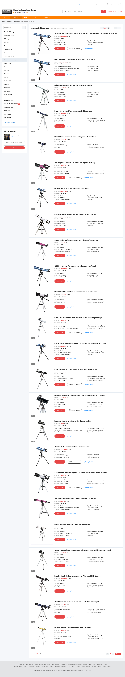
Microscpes (7, 70)
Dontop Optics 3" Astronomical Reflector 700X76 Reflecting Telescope (78, 318)
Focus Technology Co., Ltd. (51, 670)
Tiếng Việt (98, 666)
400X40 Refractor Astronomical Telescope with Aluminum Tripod (76, 602)
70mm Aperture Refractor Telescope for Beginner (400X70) (74, 163)
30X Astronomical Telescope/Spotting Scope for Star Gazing (75, 498)
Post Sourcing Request (116, 11)
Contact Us (47, 17)
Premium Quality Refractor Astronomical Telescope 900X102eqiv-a (77, 576)
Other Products (8, 94)
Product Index (92, 664)
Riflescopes (7, 39)
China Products (29, 664)
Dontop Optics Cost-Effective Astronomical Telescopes (73, 111)
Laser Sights (7, 81)
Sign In (80, 4)
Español (25, 666)
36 (40, 654)
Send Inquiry (60, 48)
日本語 (78, 666)
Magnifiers (7, 88)
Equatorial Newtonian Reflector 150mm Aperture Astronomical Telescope (79, 395)
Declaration (80, 670)
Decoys (6, 67)
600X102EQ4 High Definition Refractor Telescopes (71, 188)
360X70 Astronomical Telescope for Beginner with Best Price (75, 137)
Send (14, 148)
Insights (105, 664)
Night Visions (7, 63)
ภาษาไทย (87, 666)
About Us (26, 17)
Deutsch (57, 666)
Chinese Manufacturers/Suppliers (42, 664)
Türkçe (93, 666)
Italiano (51, 666)
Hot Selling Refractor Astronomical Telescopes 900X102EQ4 (75, 214)
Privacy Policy (88, 670)
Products (16, 17)
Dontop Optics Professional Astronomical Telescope (72, 524)
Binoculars (7, 46)
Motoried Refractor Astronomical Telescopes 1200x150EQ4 (74, 59)
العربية (69, 666)
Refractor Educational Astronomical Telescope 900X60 (73, 85)
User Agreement (72, 670)
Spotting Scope (8, 49)
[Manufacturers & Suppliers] (13, 3)
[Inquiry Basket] (104, 4)
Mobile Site (99, 664)
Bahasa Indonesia (107, 666)
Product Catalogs (10, 122)
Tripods (6, 77)
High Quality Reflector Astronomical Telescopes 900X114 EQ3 (75, 369)
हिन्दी (83, 666)
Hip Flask (6, 84)
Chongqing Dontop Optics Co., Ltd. (24, 10)
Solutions (36, 17)
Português (31, 666)
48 (44, 654)
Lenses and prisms (9, 35)
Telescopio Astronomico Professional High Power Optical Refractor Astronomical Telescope (85, 33)
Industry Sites (73, 664)
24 (37, 654)
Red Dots (6, 42)
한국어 (73, 666)
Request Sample (75, 48)
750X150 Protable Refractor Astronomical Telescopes (72, 447)
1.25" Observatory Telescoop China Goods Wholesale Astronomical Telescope (80, 473)
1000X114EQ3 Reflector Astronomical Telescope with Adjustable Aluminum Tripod (82, 550)
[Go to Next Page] (119, 28)
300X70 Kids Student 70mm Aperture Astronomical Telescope (75, 292)
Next (117, 654)
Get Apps (110, 4)
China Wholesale (55, 664)
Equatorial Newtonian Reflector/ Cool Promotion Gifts (72, 421)
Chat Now (16, 137)
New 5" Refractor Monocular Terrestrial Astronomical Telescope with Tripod (80, 343)
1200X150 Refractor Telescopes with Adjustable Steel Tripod (75, 266)
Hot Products (21, 664)
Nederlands (63, 666)
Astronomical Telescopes (10, 60)
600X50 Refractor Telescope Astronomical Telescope (72, 628)
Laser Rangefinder (9, 53)
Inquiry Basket (89, 48)
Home (5, 17)
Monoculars (7, 74)
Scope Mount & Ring (9, 56)
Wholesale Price (65, 664)
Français (38, 666)
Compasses (7, 91)
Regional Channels (82, 664)
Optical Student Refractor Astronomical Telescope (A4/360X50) (76, 240)
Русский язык (44, 666)
